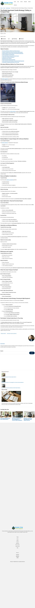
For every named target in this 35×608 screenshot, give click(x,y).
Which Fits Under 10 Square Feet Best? (8, 59)
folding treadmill (3, 333)
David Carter (2, 343)
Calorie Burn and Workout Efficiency (8, 57)
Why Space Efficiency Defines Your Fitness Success (11, 50)
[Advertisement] (7, 361)
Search (1, 350)
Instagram (17, 556)
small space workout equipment (11, 333)
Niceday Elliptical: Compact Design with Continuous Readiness (12, 53)
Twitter (17, 557)
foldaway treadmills (10, 179)
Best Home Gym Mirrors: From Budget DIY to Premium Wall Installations (12, 382)
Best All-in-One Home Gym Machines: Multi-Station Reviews (11, 387)
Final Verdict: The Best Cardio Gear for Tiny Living (10, 62)
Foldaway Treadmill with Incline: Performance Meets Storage (12, 52)
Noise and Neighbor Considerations (8, 54)
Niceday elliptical (5, 142)
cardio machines (13, 111)
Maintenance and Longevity (7, 58)
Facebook (17, 554)
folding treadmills (5, 78)
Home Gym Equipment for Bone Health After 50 (5, 419)
